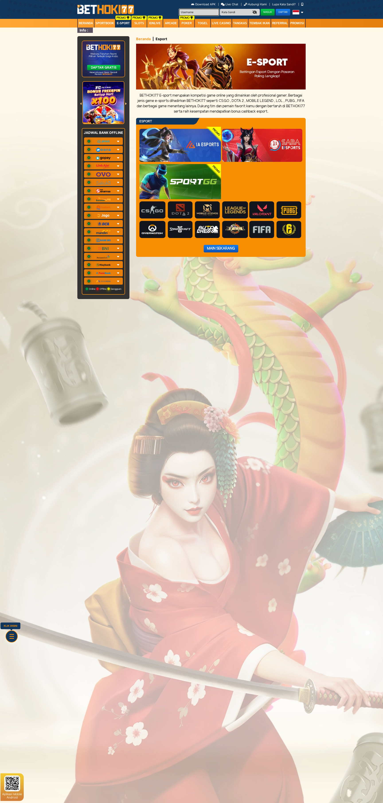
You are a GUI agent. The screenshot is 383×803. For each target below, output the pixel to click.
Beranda (86, 23)
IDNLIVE (155, 23)
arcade (171, 23)
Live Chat (231, 4)
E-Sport (123, 23)
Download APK (205, 4)
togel (203, 23)
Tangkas (240, 23)
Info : (84, 30)
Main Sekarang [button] (221, 248)
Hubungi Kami (257, 4)
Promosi (297, 23)
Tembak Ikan (260, 23)
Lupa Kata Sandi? (284, 4)
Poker (187, 23)
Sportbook (105, 23)
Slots (139, 23)
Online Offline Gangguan (104, 288)
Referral (280, 23)
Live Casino (221, 23)
